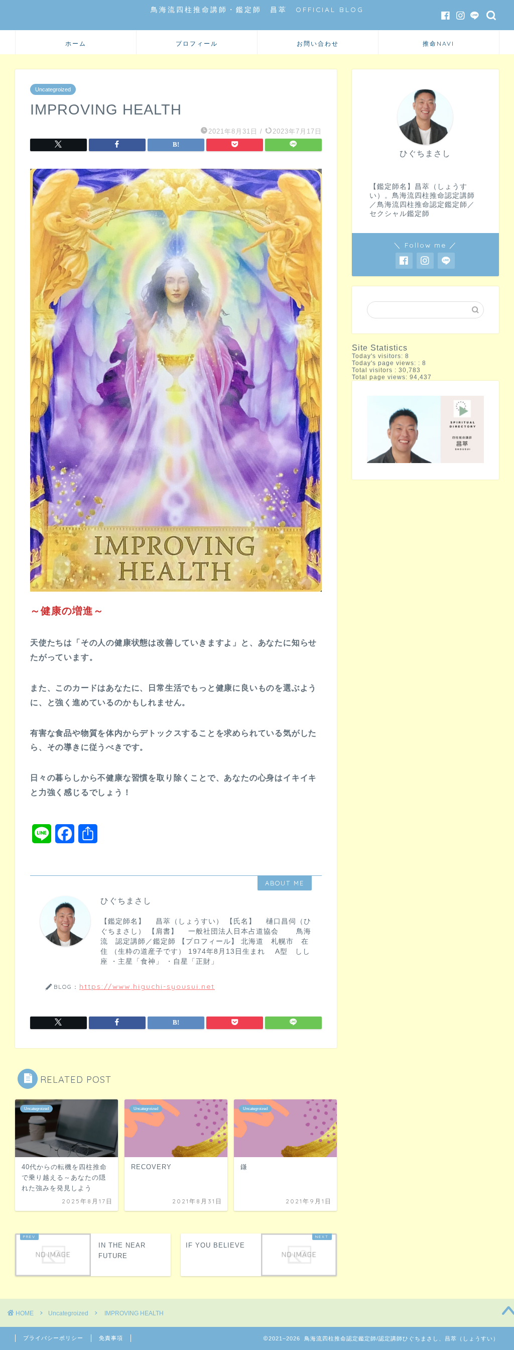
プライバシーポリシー (53, 1338)
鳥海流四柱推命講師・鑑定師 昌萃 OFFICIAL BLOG (257, 9)
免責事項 (111, 1338)
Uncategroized (53, 89)
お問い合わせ (318, 43)
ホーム (75, 43)
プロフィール (197, 43)
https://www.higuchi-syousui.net (147, 986)
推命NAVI (438, 43)
